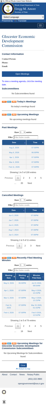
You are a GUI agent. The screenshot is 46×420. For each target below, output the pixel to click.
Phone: (5, 62)
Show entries (23, 132)
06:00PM (22, 283)
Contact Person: (9, 58)
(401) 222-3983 (35, 379)
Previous (9, 178)
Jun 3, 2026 (13, 215)
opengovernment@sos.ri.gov (31, 383)
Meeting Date (8, 276)
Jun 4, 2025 (13, 225)
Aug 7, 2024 (14, 230)
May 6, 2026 (14, 152)
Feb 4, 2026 (9, 313)
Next (30, 183)
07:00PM (22, 290)
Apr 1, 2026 (14, 157)
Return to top (24, 369)
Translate (22, 21)
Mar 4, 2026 (14, 162)
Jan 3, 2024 (13, 235)
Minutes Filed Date (36, 276)
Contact (13, 374)
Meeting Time (22, 276)
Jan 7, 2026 (13, 220)
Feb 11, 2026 (14, 167)
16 (22, 331)
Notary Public (33, 374)
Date (14, 142)
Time (35, 142)
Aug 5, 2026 (14, 148)
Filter (10, 137)
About (4, 374)
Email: (5, 66)
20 (22, 183)
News (22, 374)
